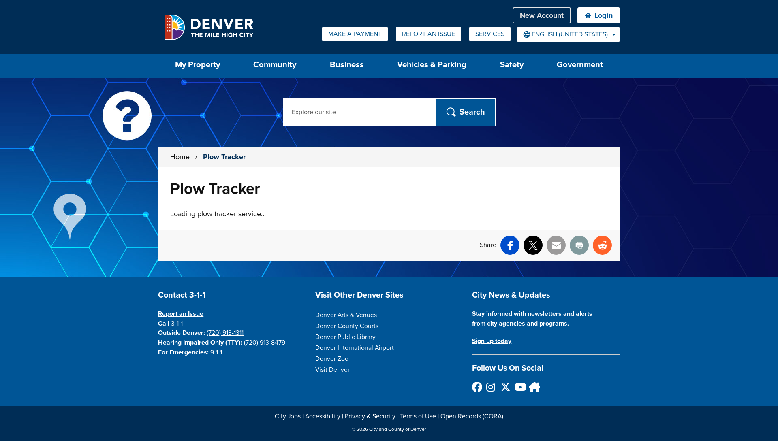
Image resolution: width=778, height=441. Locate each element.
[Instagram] (491, 387)
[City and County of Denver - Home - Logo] (208, 27)
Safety (512, 65)
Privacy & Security (370, 416)
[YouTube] (519, 387)
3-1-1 (177, 323)
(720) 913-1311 (225, 333)
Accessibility (322, 416)
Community (274, 65)
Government (580, 65)
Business (347, 65)
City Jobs (288, 416)
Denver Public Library (345, 337)
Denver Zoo (331, 358)
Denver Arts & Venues (346, 315)
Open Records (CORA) (471, 416)
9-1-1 (216, 352)
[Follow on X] (505, 387)
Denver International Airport (354, 348)
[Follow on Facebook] (476, 387)
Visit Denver (332, 369)
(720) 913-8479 (264, 342)
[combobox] (568, 34)
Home (180, 156)
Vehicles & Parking (431, 65)
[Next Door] (533, 387)
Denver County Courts (346, 326)
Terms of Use (418, 416)
